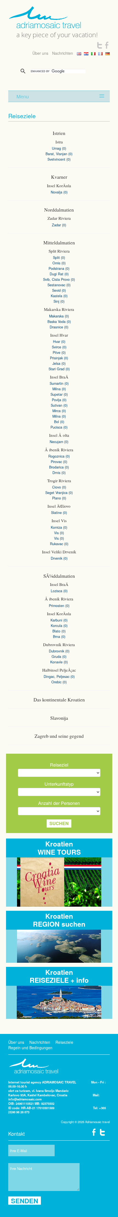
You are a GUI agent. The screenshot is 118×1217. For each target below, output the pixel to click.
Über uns (40, 53)
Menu (22, 96)
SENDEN (24, 1200)
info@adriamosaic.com (25, 1099)
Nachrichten (62, 53)
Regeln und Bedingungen (30, 1047)
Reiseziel (59, 764)
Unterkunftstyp (59, 784)
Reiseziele (64, 1042)
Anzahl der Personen (59, 803)
